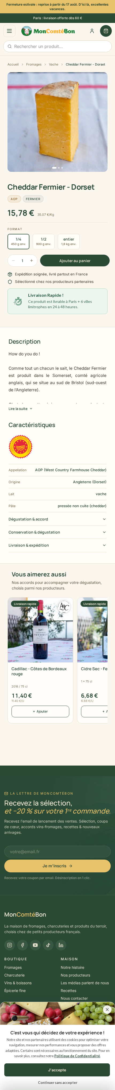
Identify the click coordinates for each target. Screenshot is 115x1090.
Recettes (68, 990)
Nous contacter (74, 998)
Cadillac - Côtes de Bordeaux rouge (39, 671)
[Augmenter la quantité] (31, 260)
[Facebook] (22, 945)
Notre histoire (72, 967)
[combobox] (57, 46)
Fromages (33, 64)
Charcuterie (14, 975)
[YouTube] (35, 945)
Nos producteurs (75, 975)
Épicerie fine (15, 990)
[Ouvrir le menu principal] (9, 31)
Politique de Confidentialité (77, 1056)
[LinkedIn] (61, 945)
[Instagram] (9, 945)
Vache (53, 64)
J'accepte (57, 1070)
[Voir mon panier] (106, 31)
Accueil (13, 64)
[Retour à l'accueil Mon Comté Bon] (45, 31)
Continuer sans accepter (57, 1083)
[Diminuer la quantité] (13, 260)
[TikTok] (48, 945)
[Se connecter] (92, 31)
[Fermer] (107, 1009)
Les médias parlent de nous (85, 983)
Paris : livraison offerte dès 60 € (57, 18)
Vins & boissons (18, 983)
